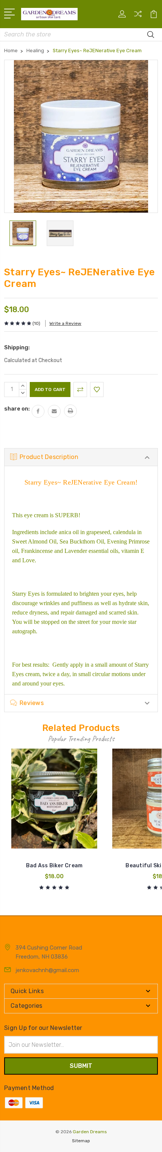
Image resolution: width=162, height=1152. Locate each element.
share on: (17, 408)
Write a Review (65, 323)
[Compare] (138, 16)
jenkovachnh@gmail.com (47, 970)
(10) (36, 323)
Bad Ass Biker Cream (54, 865)
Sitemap (81, 1140)
